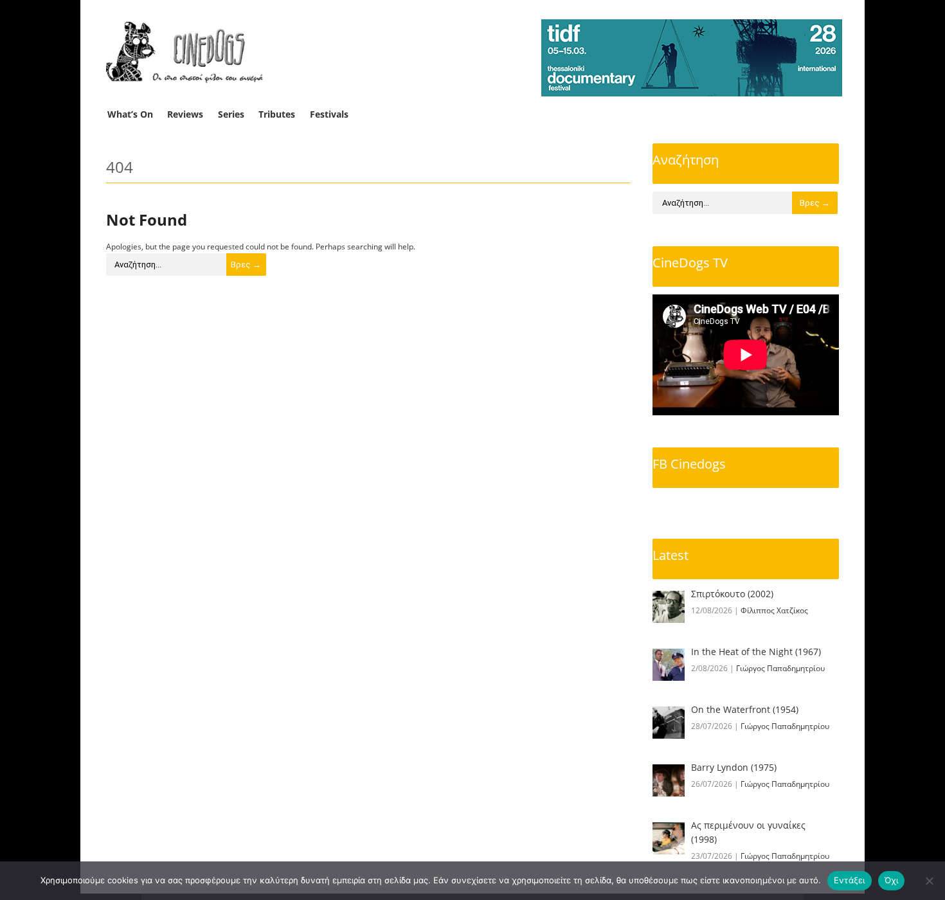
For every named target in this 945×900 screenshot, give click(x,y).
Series (231, 114)
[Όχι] (929, 880)
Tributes (276, 114)
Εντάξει (849, 880)
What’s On (130, 114)
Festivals (329, 114)
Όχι (892, 880)
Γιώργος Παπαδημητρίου (780, 668)
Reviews (185, 114)
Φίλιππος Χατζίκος (774, 610)
